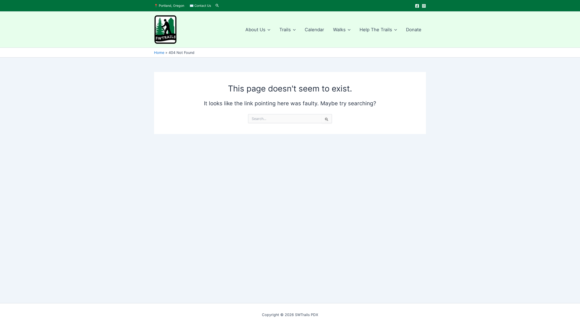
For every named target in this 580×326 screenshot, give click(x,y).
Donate (413, 29)
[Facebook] (417, 6)
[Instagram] (424, 6)
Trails (285, 29)
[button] (217, 5)
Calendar (314, 29)
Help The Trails (376, 29)
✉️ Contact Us (200, 5)
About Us (255, 29)
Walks (339, 29)
